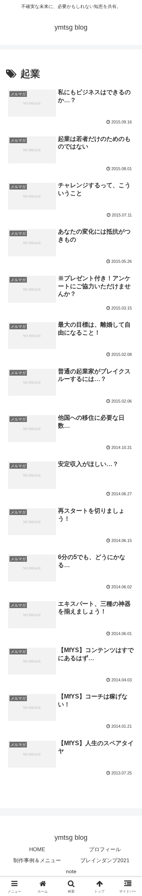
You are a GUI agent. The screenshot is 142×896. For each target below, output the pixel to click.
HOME (37, 849)
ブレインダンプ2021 (105, 860)
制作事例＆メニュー (37, 860)
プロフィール (105, 849)
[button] (127, 885)
